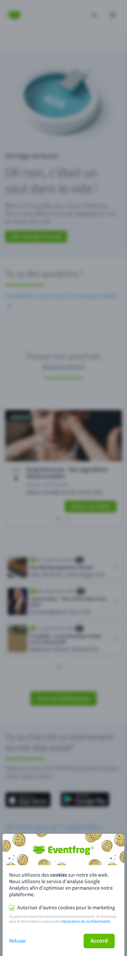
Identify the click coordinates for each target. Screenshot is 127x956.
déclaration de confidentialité (85, 921)
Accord (99, 941)
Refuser (17, 941)
